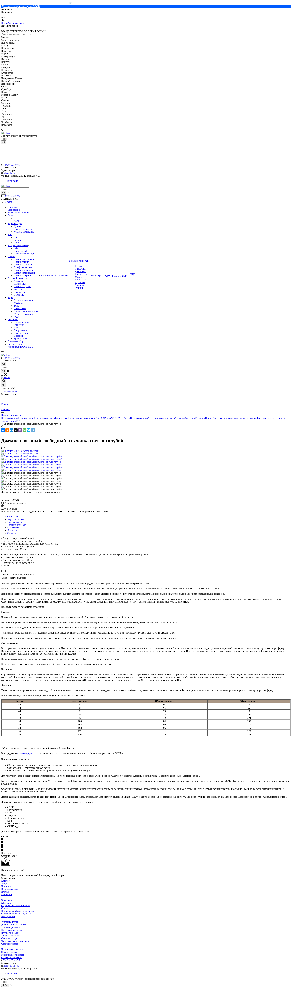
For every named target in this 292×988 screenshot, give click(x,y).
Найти (5, 985)
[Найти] (3, 142)
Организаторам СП (11, 952)
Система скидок (9, 938)
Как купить (13, 527)
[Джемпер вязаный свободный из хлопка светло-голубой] (31, 456)
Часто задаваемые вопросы (15, 941)
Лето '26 (110, 418)
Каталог (5, 880)
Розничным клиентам (12, 954)
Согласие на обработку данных (17, 913)
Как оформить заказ (11, 930)
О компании (7, 900)
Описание (12, 516)
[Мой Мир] (11, 430)
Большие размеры (266, 418)
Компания (6, 894)
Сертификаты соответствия (15, 905)
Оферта (5, 908)
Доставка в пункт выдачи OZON (21, 6)
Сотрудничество (9, 943)
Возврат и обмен (10, 933)
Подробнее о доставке (12, 23)
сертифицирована (26, 753)
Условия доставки (10, 927)
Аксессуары (154, 418)
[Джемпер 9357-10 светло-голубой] (20, 451)
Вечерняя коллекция (44, 418)
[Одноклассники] (7, 430)
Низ (220, 418)
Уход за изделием (16, 522)
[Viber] (20, 430)
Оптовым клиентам (11, 957)
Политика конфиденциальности (18, 911)
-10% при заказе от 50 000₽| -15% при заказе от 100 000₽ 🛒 (37, 3)
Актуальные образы (170, 418)
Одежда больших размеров (236, 418)
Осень (31, 418)
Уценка (253, 418)
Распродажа (61, 418)
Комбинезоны (188, 418)
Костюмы (200, 418)
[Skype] (28, 430)
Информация (8, 916)
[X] (16, 430)
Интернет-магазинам (12, 949)
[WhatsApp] (24, 430)
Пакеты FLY (14, 421)
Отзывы (11, 533)
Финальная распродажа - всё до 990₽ (86, 418)
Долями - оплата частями (14, 924)
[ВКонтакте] (3, 430)
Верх (215, 418)
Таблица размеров (16, 525)
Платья (208, 418)
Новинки (23, 418)
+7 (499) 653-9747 (11, 164)
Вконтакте (12, 181)
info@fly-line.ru (11, 173)
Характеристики (15, 519)
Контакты (6, 902)
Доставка (12, 530)
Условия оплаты (9, 922)
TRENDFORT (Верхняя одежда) (131, 418)
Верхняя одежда (9, 418)
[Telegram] (33, 430)
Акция (4, 883)
